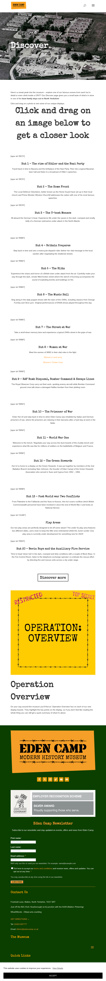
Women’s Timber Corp (53, 362)
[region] (53, 971)
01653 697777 (20, 924)
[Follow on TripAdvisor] (67, 779)
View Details (57, 968)
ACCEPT (53, 976)
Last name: (16, 847)
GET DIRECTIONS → (20, 919)
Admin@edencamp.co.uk (27, 929)
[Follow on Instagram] (50, 779)
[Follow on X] (45, 779)
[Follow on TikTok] (56, 779)
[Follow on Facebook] (39, 779)
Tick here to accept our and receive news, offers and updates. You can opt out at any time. (53, 870)
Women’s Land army (53, 357)
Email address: (18, 856)
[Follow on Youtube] (61, 779)
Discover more (53, 578)
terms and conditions (43, 868)
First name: (16, 838)
